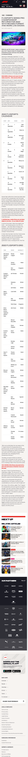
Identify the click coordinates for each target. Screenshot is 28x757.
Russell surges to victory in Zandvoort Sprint (17, 542)
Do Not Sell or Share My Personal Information (12, 733)
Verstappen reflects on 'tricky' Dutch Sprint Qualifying (16, 528)
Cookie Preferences (6, 742)
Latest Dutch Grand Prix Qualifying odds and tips (16, 561)
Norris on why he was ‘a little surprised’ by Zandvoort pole (16, 536)
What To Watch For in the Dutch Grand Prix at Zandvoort (17, 570)
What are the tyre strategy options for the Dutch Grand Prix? (17, 553)
